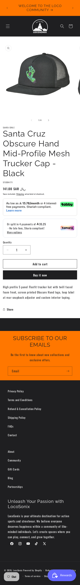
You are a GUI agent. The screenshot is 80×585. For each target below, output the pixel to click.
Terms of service (32, 576)
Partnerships (15, 487)
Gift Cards (14, 469)
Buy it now (40, 275)
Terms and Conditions (20, 400)
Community (14, 460)
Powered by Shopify (32, 570)
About (11, 451)
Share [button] (10, 309)
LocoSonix (18, 570)
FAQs (10, 426)
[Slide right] (48, 120)
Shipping (20, 193)
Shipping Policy (17, 417)
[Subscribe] (67, 371)
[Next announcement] (73, 8)
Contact (12, 435)
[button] (7, 26)
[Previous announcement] (7, 8)
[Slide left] (31, 120)
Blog (10, 478)
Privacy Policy (16, 391)
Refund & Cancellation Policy (24, 409)
